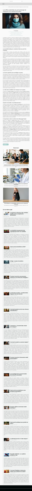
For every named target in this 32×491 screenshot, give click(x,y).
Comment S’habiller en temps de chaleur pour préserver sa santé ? (18, 471)
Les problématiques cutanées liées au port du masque (16, 31)
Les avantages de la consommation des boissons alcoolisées (18, 374)
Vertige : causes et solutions (16, 261)
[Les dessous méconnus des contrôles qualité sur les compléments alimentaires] (16, 175)
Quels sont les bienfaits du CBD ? (18, 246)
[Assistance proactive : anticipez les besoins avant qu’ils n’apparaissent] (16, 156)
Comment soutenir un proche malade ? (19, 342)
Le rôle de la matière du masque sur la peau (16, 33)
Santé (6, 6)
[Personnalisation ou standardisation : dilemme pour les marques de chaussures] (16, 195)
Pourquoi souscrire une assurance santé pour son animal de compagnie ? (19, 277)
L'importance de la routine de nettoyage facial (16, 35)
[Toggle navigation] (3, 4)
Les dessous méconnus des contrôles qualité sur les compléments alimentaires (16, 184)
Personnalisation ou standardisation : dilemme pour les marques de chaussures (16, 204)
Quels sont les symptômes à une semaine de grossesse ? (18, 391)
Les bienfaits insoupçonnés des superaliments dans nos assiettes (18, 231)
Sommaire (16, 30)
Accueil (3, 6)
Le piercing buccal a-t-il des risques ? (19, 438)
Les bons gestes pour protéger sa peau (16, 32)
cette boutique (5, 140)
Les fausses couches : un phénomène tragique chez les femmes (19, 293)
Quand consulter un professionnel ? (16, 34)
